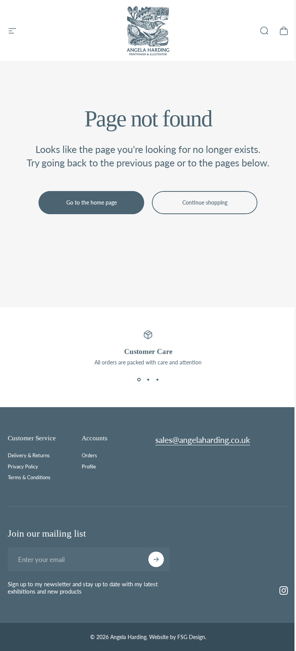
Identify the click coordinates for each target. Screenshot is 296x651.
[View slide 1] (138, 379)
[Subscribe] (156, 559)
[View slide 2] (148, 379)
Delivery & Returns (29, 455)
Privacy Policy (23, 466)
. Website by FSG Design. (176, 637)
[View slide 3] (157, 379)
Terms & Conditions (29, 477)
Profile (89, 466)
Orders (89, 455)
